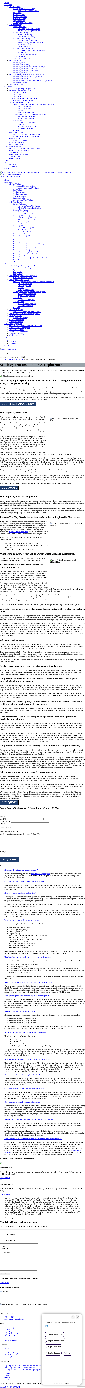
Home (6, 3)
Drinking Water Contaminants (23, 49)
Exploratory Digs (19, 21)
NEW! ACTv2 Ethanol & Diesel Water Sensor (25, 148)
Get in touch (4, 1283)
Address (3, 823)
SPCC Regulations (24, 108)
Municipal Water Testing (26, 37)
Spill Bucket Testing (20, 92)
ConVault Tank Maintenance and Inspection (24, 136)
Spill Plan (21, 110)
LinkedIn (7, 1379)
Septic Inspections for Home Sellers (25, 71)
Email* (2, 819)
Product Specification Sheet (18, 154)
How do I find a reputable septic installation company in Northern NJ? (28, 1119)
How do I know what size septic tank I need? (20, 1011)
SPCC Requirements (25, 106)
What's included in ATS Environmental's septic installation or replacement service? (33, 1139)
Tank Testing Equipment (13, 146)
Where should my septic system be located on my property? (25, 1032)
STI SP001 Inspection (25, 128)
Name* (3, 817)
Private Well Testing (20, 27)
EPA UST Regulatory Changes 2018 (22, 89)
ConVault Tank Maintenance (14, 1355)
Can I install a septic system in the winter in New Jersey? (24, 1088)
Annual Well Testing (25, 35)
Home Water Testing (20, 33)
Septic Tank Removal (20, 83)
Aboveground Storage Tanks (19, 102)
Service (2, 1246)
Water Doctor (22, 53)
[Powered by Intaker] (66, 1383)
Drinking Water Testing (21, 39)
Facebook (7, 1373)
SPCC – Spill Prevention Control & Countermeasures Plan (33, 104)
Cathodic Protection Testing (23, 100)
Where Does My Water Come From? (30, 43)
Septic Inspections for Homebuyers (25, 69)
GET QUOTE (9, 487)
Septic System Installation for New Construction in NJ (23, 1366)
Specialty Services (15, 138)
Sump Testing (18, 94)
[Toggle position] (73, 1317)
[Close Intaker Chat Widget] (77, 1317)
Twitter (6, 1375)
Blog (6, 162)
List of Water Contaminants (27, 55)
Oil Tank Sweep (19, 15)
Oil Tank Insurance (20, 17)
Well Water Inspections (12, 1330)
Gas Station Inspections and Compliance (23, 98)
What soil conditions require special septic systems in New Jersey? (27, 1059)
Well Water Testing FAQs (22, 59)
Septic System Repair (20, 79)
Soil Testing (17, 13)
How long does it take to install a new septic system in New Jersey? (28, 957)
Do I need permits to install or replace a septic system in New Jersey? (28, 982)
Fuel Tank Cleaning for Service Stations (27, 134)
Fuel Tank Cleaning (16, 132)
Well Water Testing (15, 25)
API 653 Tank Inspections (27, 126)
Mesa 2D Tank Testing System (19, 150)
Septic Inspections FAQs (22, 73)
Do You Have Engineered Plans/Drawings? (20, 834)
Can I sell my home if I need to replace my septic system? (24, 881)
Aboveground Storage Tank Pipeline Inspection (29, 114)
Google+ (7, 1377)
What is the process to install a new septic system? (21, 920)
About (6, 160)
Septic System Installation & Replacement (27, 77)
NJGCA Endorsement (16, 142)
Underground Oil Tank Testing (24, 9)
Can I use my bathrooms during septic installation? (22, 1075)
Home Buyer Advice (16, 85)
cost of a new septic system (40, 874)
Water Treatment (19, 57)
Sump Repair (17, 96)
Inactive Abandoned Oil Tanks (28, 11)
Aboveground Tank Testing (23, 23)
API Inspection (18, 124)
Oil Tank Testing (15, 7)
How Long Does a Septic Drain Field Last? (19, 1368)
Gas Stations (8, 1349)
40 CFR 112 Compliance (26, 122)
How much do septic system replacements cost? (21, 870)
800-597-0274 (9, 1317)
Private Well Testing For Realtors (29, 31)
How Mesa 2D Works (16, 152)
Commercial (8, 87)
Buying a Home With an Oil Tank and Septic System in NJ (25, 1370)
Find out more (5, 1178)
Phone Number (5, 821)
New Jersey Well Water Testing (29, 29)
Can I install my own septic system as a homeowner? (22, 1102)
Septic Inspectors (19, 63)
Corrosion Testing (19, 19)
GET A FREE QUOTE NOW (18, 403)
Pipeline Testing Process (26, 118)
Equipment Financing (16, 156)
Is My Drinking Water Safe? (27, 41)
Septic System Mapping (21, 65)
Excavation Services (16, 144)
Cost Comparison (24, 47)
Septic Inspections (15, 61)
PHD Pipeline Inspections (27, 116)
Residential (8, 5)
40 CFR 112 (17, 120)
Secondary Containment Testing (20, 90)
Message (3, 852)
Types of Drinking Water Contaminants (31, 51)
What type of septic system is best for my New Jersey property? (26, 996)
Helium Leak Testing (20, 140)
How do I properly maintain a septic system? (20, 893)
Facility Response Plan (26, 112)
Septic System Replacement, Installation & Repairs (26, 75)
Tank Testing (9, 1328)
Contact (7, 168)
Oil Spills (16, 130)
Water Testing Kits (24, 45)
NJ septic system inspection (18, 532)
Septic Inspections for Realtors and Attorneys (29, 67)
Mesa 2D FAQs (14, 158)
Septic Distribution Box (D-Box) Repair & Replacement (33, 81)
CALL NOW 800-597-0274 (10, 1387)
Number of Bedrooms (8, 832)
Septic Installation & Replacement (16, 1334)
